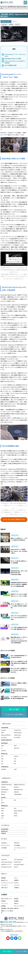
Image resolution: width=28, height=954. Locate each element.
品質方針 (16, 908)
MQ (15, 800)
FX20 (2, 745)
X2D (15, 761)
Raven (15, 815)
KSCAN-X (16, 787)
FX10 (15, 745)
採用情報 (3, 906)
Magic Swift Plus (18, 810)
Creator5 (3, 730)
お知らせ (16, 903)
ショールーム (4, 903)
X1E (2, 763)
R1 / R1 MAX (17, 737)
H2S (15, 758)
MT (2, 800)
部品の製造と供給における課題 (13, 58)
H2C (2, 756)
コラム (15, 878)
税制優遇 (3, 878)
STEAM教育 (17, 845)
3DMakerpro (4, 805)
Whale (15, 813)
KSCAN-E (3, 787)
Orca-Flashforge (18, 859)
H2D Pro (16, 756)
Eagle (2, 815)
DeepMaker (4, 843)
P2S (2, 761)
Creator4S (3, 737)
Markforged (4, 24)
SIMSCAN (16, 792)
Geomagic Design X (19, 864)
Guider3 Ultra (17, 735)
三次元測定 (4, 848)
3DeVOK (3, 797)
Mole (2, 810)
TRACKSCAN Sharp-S (6, 784)
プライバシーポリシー (19, 906)
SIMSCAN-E (4, 792)
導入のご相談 (14, 709)
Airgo (2, 802)
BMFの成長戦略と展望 (10, 65)
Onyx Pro (3, 750)
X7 (1, 748)
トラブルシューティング (7, 883)
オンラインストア (5, 845)
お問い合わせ (4, 887)
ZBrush (16, 867)
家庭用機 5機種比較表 (6, 740)
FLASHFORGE (4, 727)
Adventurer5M (17, 732)
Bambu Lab (4, 753)
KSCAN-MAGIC (4, 789)
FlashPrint (4, 859)
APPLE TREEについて (6, 898)
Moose (3, 808)
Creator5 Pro (17, 730)
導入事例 (11, 24)
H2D (2, 758)
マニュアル (16, 885)
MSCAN (3, 794)
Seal (15, 808)
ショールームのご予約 (14, 714)
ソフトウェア (4, 885)
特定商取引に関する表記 (7, 908)
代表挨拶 (3, 901)
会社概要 (16, 901)
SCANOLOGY (4, 782)
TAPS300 (3, 769)
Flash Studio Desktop (6, 862)
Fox (2, 818)
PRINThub (16, 843)
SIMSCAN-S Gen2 (18, 789)
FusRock (3, 833)
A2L (15, 763)
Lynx (2, 813)
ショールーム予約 (21, 951)
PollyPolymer (4, 766)
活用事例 (16, 880)
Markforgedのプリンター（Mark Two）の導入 (15, 55)
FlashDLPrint (17, 862)
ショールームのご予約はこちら (14, 519)
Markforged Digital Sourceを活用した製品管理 (15, 62)
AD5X (2, 732)
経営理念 (16, 898)
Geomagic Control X (6, 867)
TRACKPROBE (17, 794)
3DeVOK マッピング (6, 864)
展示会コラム (4, 880)
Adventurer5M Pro (6, 735)
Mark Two (17, 24)
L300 (15, 769)
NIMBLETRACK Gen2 (19, 784)
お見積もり (16, 887)
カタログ (16, 883)
